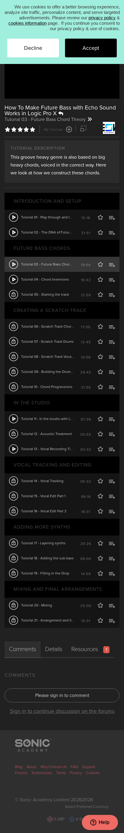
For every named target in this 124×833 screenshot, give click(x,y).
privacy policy (102, 17)
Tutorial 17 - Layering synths (43, 543)
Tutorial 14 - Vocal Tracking (42, 481)
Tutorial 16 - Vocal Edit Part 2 (44, 511)
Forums (21, 773)
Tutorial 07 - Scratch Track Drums (47, 341)
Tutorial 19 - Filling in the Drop (45, 573)
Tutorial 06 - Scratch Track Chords (48, 326)
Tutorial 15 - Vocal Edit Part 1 (43, 496)
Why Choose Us (53, 767)
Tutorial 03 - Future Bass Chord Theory (52, 264)
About (31, 767)
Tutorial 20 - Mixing (36, 605)
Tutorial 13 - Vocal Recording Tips (47, 449)
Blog (19, 767)
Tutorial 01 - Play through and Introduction (54, 217)
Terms (61, 773)
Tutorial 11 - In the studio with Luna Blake (53, 419)
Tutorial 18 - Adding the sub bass (47, 558)
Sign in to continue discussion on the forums (62, 711)
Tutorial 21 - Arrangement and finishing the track (59, 620)
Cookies (93, 773)
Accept (90, 48)
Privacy (76, 773)
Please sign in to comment (62, 695)
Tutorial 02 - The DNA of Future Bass (50, 232)
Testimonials (41, 773)
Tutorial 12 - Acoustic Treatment (46, 434)
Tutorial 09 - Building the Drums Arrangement (58, 372)
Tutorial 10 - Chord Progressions (47, 387)
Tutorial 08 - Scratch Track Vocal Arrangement (58, 357)
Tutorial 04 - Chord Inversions (45, 279)
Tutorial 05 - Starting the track (45, 294)
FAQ (74, 767)
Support (88, 767)
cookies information (27, 23)
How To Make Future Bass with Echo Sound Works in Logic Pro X (60, 110)
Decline (33, 48)
